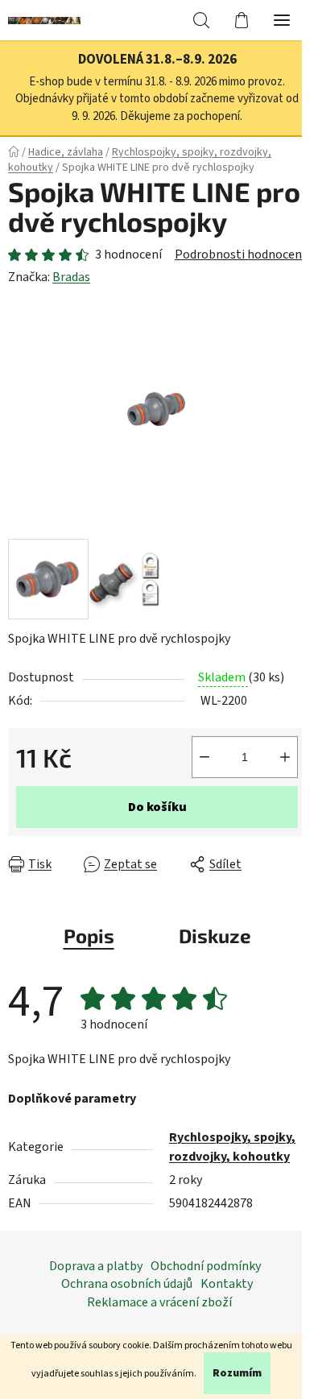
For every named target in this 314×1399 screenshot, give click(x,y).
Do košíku (157, 807)
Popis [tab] (89, 935)
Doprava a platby (96, 1266)
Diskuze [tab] (215, 935)
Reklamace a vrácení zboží (159, 1302)
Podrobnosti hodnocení (240, 254)
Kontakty (226, 1284)
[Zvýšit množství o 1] (285, 757)
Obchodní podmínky (206, 1266)
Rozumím (237, 1373)
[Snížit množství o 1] (204, 757)
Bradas (71, 277)
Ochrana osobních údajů (126, 1284)
